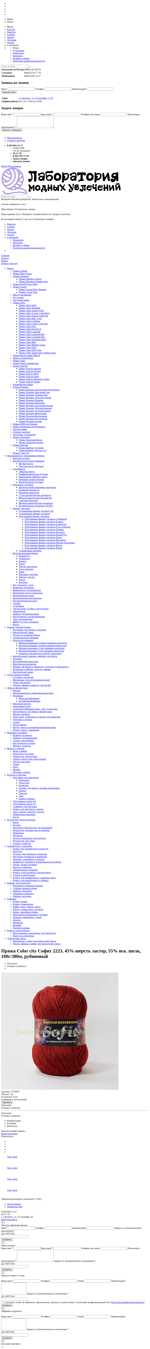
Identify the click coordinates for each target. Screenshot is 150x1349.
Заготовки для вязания (24, 434)
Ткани (16, 764)
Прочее (16, 769)
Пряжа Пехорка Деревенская (33, 395)
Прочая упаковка (21, 928)
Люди (21, 572)
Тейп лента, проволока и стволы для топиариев (36, 717)
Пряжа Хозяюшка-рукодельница (29, 426)
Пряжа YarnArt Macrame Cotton (34, 379)
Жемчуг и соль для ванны (26, 622)
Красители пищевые (23, 640)
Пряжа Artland (20, 271)
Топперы (17, 659)
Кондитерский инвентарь (25, 661)
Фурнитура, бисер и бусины (21, 819)
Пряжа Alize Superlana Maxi (32, 339)
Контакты (18, 56)
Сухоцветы (18, 606)
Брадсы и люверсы (22, 867)
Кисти (16, 817)
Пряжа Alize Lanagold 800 (31, 334)
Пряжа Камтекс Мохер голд (33, 450)
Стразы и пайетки (22, 843)
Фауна (22, 579)
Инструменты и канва (24, 743)
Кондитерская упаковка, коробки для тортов (35, 656)
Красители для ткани (23, 754)
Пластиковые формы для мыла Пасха (43, 537)
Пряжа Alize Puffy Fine (30, 350)
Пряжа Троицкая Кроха (30, 440)
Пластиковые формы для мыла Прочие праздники (50, 543)
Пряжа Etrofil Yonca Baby (25, 284)
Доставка (11, 40)
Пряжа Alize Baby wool (30, 318)
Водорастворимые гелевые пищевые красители (42, 645)
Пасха (22, 564)
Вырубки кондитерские (24, 664)
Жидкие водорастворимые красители (37, 487)
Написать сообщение (11, 130)
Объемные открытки (23, 893)
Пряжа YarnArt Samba (29, 382)
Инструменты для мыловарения (29, 616)
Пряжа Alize (19, 302)
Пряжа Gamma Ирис (23, 358)
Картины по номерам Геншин (28, 885)
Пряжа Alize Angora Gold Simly (34, 313)
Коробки (17, 925)
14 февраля (24, 558)
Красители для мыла (23, 484)
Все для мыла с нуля (23, 585)
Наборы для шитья (22, 891)
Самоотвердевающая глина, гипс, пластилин (35, 709)
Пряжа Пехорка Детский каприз (35, 411)
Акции (10, 37)
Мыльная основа (21, 458)
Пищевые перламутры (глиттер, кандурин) (40, 653)
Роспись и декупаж (16, 775)
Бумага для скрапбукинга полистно (30, 849)
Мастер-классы (14, 138)
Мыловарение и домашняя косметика (25, 455)
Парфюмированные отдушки (33, 474)
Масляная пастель (22, 703)
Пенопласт (24, 780)
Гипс (21, 796)
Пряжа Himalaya (21, 276)
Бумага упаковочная (23, 904)
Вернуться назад (9, 1133)
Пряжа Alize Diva (27, 326)
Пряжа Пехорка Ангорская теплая (36, 405)
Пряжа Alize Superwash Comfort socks (37, 353)
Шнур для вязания (22, 295)
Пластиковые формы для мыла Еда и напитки (47, 527)
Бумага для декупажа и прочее (28, 809)
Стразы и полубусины (24, 875)
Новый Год (24, 556)
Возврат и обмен (21, 58)
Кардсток (17, 851)
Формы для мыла (21, 508)
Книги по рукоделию (23, 936)
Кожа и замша (20, 751)
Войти (4, 166)
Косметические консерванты (27, 598)
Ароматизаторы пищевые (26, 637)
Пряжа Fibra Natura (22, 273)
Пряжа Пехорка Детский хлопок (35, 397)
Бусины (17, 825)
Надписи (23, 582)
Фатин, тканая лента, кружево (28, 909)
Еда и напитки (26, 569)
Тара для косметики (23, 619)
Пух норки (18, 297)
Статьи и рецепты (16, 140)
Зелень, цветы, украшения (26, 730)
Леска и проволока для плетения (29, 838)
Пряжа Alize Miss (27, 342)
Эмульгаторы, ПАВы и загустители (31, 608)
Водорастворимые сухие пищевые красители (41, 651)
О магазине (18, 50)
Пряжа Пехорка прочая (30, 421)
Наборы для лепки (22, 896)
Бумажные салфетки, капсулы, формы (32, 669)
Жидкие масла (26, 463)
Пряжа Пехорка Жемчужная (33, 413)
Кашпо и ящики (27, 798)
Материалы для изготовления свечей (31, 680)
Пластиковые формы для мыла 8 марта (44, 521)
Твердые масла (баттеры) (31, 466)
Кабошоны (18, 833)
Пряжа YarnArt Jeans (29, 376)
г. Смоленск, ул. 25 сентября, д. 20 (36, 98)
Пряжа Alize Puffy (28, 347)
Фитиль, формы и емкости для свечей (32, 685)
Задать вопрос (14, 1204)
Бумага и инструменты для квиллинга (32, 872)
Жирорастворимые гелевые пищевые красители (43, 643)
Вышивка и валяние (17, 732)
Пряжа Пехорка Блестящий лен (34, 392)
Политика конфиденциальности (29, 61)
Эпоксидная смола (16, 938)
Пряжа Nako (19, 360)
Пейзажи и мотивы (28, 574)
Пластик (23, 793)
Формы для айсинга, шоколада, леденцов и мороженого (41, 666)
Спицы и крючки (21, 432)
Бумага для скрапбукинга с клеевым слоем (34, 878)
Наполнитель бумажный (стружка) (30, 914)
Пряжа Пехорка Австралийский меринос (39, 390)
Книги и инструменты (18, 930)
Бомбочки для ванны (23, 587)
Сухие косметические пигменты (35, 495)
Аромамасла (19, 469)
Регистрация (14, 166)
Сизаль (16, 722)
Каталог (11, 29)
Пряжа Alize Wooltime (29, 308)
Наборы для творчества (18, 883)
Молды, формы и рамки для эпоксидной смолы (36, 943)
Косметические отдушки (31, 482)
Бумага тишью (20, 901)
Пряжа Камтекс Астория (31, 448)
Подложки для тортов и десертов (29, 630)
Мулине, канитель (22, 746)
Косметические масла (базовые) (29, 461)
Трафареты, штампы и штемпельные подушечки (37, 862)
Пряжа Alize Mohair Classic (32, 345)
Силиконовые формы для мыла (34, 513)
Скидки (11, 34)
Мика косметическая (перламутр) (35, 498)
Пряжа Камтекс (20, 445)
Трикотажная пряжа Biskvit (26, 355)
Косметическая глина (23, 595)
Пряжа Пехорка (20, 387)
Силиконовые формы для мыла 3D (36, 511)
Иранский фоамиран (29, 698)
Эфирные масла (27, 471)
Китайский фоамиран (29, 701)
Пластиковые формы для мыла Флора (43, 548)
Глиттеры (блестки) (28, 500)
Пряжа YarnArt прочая (30, 368)
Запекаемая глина (21, 706)
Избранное (7, 1102)
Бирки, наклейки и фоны (25, 912)
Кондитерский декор (23, 632)
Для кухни (24, 783)
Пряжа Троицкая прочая (31, 442)
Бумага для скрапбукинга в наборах (31, 880)
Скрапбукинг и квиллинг (20, 846)
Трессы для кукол (21, 761)
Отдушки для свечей (23, 677)
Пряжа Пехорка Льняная (31, 400)
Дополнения (19, 611)
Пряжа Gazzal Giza (28, 292)
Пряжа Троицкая (21, 437)
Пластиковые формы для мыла (34, 516)
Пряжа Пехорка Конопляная (33, 416)
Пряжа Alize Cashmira (29, 321)
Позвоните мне (9, 92)
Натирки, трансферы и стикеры (29, 859)
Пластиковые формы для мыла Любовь (44, 529)
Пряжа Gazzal (20, 287)
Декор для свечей (21, 682)
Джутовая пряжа (21, 300)
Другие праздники (28, 566)
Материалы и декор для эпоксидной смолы (34, 941)
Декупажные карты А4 (24, 801)
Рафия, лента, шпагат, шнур (27, 907)
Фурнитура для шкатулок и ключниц (31, 830)
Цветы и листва (27, 577)
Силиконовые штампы (30, 550)
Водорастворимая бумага (25, 553)
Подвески (24, 785)
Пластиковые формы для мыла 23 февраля (46, 519)
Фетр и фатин (20, 725)
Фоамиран (18, 696)
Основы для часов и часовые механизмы (39, 788)
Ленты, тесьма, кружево (25, 864)
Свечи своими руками (18, 674)
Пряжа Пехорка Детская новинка (35, 408)
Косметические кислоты (25, 601)
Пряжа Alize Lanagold (29, 331)
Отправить (7, 1240)
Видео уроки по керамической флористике (34, 727)
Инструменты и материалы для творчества (34, 933)
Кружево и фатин (21, 772)
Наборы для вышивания (25, 738)
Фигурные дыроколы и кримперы (30, 856)
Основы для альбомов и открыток (30, 854)
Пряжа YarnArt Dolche (30, 371)
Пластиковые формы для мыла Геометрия (45, 524)
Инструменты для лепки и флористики (32, 711)
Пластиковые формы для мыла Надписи (45, 532)
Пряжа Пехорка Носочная (32, 403)
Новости (11, 32)
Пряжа (10, 268)
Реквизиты (18, 53)
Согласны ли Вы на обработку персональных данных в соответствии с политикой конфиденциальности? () (74, 1302)
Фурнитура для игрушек (25, 756)
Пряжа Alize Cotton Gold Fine (33, 324)
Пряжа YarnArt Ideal (29, 374)
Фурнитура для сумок (24, 841)
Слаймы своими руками (25, 888)
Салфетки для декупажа (25, 806)
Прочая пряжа (20, 429)
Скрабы (17, 603)
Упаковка (11, 899)
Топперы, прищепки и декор (27, 917)
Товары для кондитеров (19, 627)
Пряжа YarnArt (20, 366)
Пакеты (17, 920)
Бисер (16, 822)
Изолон (16, 690)
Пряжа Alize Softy (27, 305)
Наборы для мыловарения (26, 614)
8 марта (22, 561)
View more (12, 1157)
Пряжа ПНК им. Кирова (25, 424)
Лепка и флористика (17, 688)
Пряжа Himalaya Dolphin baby (33, 281)
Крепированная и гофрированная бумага (33, 693)
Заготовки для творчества (26, 777)
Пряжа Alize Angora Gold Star (33, 316)
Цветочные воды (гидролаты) (28, 593)
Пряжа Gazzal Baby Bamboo (32, 289)
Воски (16, 624)
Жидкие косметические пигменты (36, 503)
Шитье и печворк (15, 748)
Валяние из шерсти (22, 735)
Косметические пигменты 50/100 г (36, 506)
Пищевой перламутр (29, 490)
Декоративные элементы (25, 870)
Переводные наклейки (24, 814)
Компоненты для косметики (27, 590)
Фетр (15, 767)
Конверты (18, 922)
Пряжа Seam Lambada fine (26, 363)
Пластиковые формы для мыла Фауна (43, 545)
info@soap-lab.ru (9, 1219)
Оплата (10, 42)
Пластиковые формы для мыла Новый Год (46, 535)
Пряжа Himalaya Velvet (30, 279)
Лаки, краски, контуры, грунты (28, 812)
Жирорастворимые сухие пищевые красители (42, 648)
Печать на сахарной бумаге (26, 635)
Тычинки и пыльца (22, 719)
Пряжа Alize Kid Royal (30, 329)
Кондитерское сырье (23, 672)
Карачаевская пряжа (23, 384)
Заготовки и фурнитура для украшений (32, 827)
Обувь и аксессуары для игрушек (29, 759)
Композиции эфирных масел (33, 477)
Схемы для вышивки (23, 740)
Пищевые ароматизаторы (31, 479)
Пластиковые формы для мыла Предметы (45, 540)
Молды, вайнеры (21, 714)
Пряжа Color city (21, 453)
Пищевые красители (29, 492)
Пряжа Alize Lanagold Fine (32, 337)
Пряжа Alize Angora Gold (31, 310)
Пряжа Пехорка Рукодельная (33, 419)
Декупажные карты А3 (24, 804)
